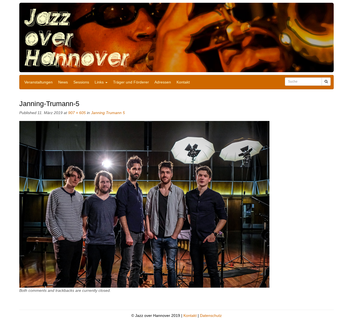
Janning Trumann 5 (108, 112)
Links (100, 82)
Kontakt (183, 82)
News (63, 82)
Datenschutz (211, 315)
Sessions (81, 82)
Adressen (162, 82)
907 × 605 (77, 112)
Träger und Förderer (131, 82)
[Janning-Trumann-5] (144, 204)
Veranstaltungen (38, 82)
